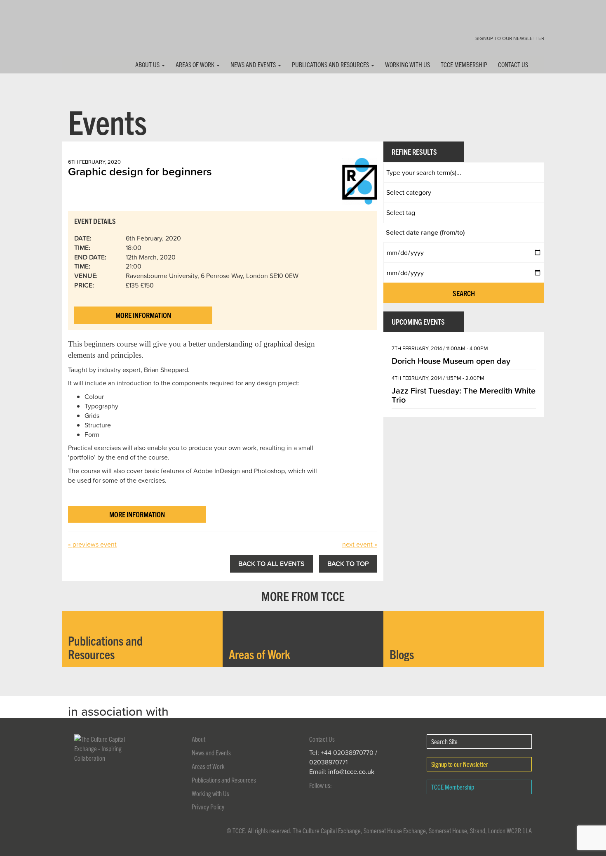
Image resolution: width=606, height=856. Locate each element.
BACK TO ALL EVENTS (271, 563)
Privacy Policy (208, 806)
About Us (148, 64)
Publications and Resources (331, 64)
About (198, 739)
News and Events (253, 64)
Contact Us (513, 64)
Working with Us (407, 64)
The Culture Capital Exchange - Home (88, 34)
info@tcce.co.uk (351, 771)
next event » (359, 544)
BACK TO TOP (348, 563)
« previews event (92, 544)
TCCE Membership (464, 64)
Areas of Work (196, 64)
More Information (143, 315)
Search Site (444, 741)
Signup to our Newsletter (509, 38)
